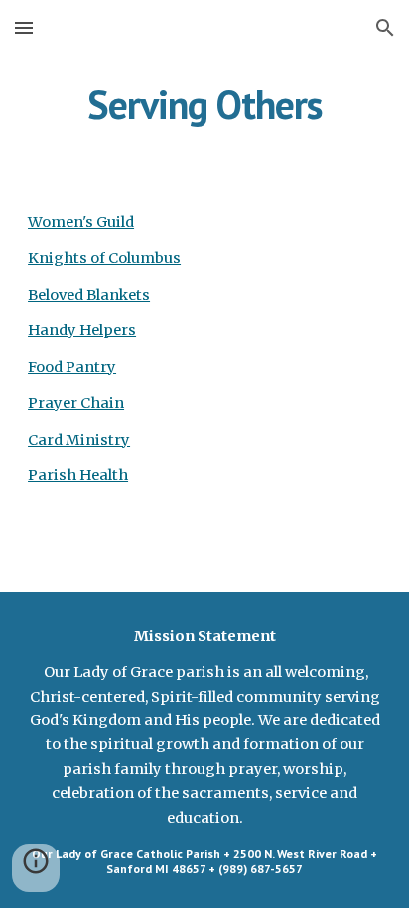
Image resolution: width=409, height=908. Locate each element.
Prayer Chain (76, 403)
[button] (24, 27)
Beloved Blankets (89, 295)
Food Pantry (72, 367)
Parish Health (78, 475)
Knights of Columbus (104, 258)
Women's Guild (81, 222)
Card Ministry (79, 440)
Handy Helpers (82, 330)
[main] (204, 104)
